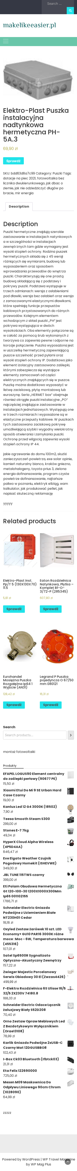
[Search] (71, 735)
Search (9, 727)
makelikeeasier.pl (29, 25)
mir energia (24, 193)
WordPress (31, 1159)
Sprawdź (13, 161)
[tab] (19, 206)
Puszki (57, 173)
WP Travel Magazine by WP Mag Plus (50, 1162)
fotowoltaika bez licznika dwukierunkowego (33, 181)
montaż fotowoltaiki (19, 751)
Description (19, 206)
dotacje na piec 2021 (19, 178)
